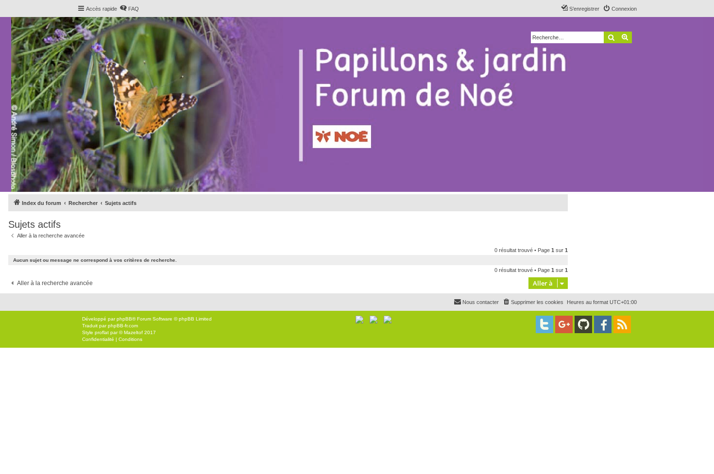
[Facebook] (603, 324)
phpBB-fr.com (123, 325)
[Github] (583, 324)
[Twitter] (544, 324)
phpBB (124, 319)
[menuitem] (129, 9)
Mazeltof (133, 332)
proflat (102, 332)
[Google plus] (564, 324)
